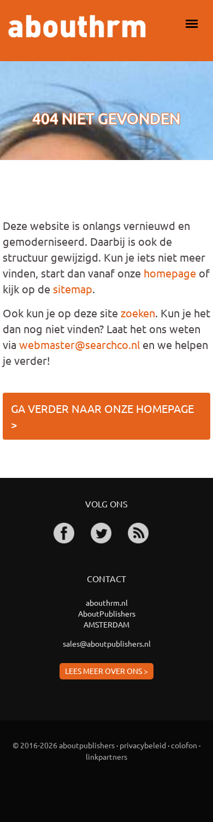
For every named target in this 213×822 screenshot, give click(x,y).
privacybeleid (143, 745)
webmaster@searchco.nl (79, 344)
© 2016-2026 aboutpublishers (64, 745)
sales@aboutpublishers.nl (107, 643)
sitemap (72, 288)
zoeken (138, 313)
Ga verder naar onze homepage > (102, 416)
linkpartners (106, 756)
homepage (170, 273)
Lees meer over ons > (106, 671)
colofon (184, 745)
